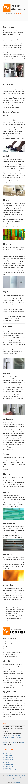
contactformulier (6, 337)
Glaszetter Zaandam (8, 762)
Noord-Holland (11, 735)
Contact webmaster (7, 778)
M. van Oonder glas (8, 775)
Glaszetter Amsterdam (8, 752)
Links (5, 777)
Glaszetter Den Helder (8, 766)
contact (20, 702)
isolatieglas (5, 742)
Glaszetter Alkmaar (7, 755)
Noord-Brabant (10, 737)
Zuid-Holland (18, 735)
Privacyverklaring (17, 777)
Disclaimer (9, 777)
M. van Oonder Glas (14, 6)
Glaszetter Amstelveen (8, 759)
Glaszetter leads (17, 778)
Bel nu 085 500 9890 (8, 39)
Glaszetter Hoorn (7, 768)
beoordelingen (17, 782)
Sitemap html (22, 775)
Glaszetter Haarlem (7, 753)
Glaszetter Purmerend (8, 761)
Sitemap (16, 775)
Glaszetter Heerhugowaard (9, 769)
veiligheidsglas (13, 742)
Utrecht (4, 737)
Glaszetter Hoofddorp (8, 764)
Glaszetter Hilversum (8, 757)
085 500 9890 (19, 13)
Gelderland (18, 737)
